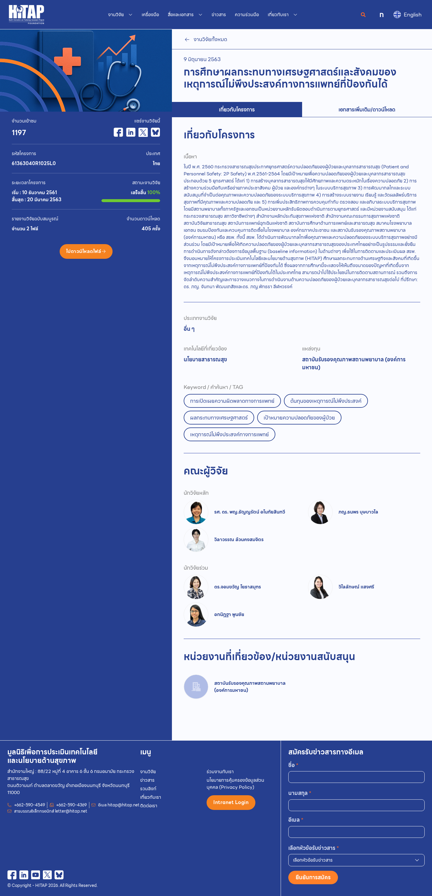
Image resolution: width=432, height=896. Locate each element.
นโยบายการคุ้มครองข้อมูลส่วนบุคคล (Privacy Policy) (235, 783)
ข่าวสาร (147, 780)
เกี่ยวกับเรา (150, 797)
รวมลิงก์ (148, 788)
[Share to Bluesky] (155, 132)
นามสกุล (300, 793)
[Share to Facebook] (118, 132)
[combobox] (356, 860)
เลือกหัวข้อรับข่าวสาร (313, 848)
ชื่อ (293, 765)
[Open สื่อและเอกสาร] (200, 14)
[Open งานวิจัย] (130, 14)
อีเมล (296, 820)
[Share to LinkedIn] (130, 132)
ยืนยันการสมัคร (313, 877)
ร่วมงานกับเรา (220, 771)
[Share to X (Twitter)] (143, 132)
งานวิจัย (148, 771)
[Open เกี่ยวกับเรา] (295, 14)
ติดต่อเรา (148, 805)
